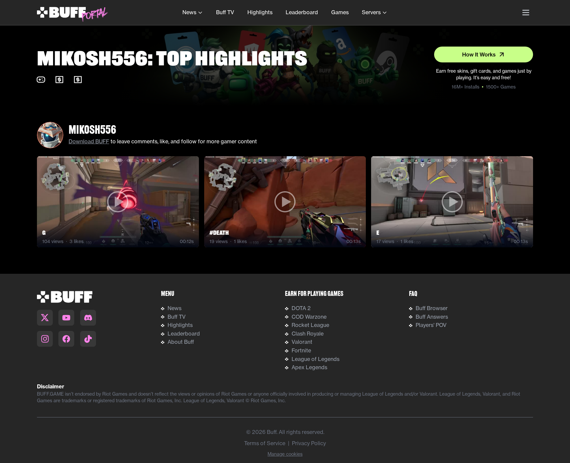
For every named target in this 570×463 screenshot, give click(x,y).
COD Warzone (309, 316)
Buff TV (225, 12)
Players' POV (431, 325)
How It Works (479, 54)
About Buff (181, 341)
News (189, 12)
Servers (371, 12)
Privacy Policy (309, 443)
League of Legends (315, 359)
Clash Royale (308, 333)
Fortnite (301, 350)
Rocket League (310, 325)
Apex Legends (309, 367)
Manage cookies (285, 454)
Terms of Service (264, 443)
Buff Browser (432, 308)
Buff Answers (432, 316)
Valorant (302, 341)
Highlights (259, 12)
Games (340, 12)
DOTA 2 (301, 308)
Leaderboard (302, 12)
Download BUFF (89, 141)
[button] (118, 201)
